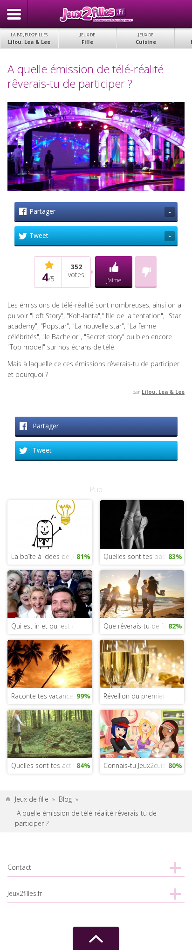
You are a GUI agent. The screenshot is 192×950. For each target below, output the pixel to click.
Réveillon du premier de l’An (143, 696)
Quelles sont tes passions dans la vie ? (143, 556)
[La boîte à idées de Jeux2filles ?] (49, 523)
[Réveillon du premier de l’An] (142, 663)
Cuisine (146, 38)
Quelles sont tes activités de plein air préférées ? (51, 765)
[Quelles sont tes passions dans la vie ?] (142, 523)
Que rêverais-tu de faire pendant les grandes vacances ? (143, 626)
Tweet (100, 235)
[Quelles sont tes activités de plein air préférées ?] (49, 732)
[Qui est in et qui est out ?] (49, 593)
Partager (100, 211)
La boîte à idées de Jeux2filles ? (51, 556)
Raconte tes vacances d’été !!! (51, 696)
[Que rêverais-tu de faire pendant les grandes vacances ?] (142, 593)
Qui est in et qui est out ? (49, 626)
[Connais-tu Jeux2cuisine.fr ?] (142, 732)
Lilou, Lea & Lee (29, 38)
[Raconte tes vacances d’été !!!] (49, 663)
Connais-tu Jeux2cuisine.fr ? (143, 765)
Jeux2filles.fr (96, 14)
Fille (87, 38)
